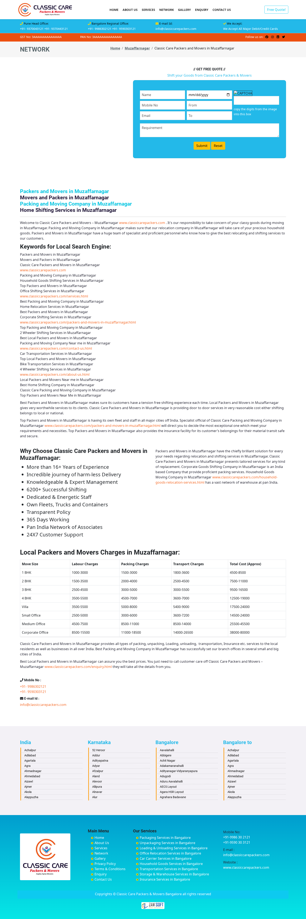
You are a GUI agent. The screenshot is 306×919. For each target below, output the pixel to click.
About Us (130, 10)
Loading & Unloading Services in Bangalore (174, 848)
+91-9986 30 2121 (236, 837)
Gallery (184, 10)
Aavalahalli (167, 750)
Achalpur (30, 750)
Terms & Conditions (110, 869)
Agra (27, 765)
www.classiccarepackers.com (142, 222)
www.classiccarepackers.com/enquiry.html (78, 666)
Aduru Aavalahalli (171, 781)
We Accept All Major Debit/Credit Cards (250, 29)
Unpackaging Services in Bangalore (167, 843)
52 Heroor (98, 750)
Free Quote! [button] (276, 9)
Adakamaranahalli (172, 765)
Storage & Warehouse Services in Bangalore (174, 874)
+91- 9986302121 (99, 29)
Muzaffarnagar (137, 48)
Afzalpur (97, 771)
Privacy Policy (105, 863)
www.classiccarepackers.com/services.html (54, 296)
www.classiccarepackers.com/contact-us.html (56, 348)
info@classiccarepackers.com (175, 29)
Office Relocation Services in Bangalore (170, 853)
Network (166, 10)
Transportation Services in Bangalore (169, 869)
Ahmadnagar (32, 771)
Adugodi (165, 776)
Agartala (30, 760)
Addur (96, 755)
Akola (28, 792)
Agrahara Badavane (173, 797)
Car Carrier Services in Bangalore (166, 858)
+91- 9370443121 (56, 29)
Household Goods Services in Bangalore (171, 863)
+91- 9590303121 (124, 29)
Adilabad (30, 755)
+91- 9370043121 (32, 29)
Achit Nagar (167, 760)
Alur (94, 797)
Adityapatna (100, 760)
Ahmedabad (32, 776)
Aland (96, 776)
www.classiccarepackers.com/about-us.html (55, 374)
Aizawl (28, 781)
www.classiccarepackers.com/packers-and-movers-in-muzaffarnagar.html (78, 322)
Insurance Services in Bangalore (165, 879)
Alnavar (97, 792)
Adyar (96, 765)
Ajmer (28, 786)
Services (148, 10)
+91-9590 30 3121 (236, 842)
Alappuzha (31, 797)
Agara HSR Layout (172, 792)
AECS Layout (168, 786)
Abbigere (165, 755)
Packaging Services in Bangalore (165, 837)
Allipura (97, 786)
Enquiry (201, 10)
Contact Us (222, 10)
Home (113, 10)
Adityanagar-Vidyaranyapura (179, 771)
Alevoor (97, 781)
